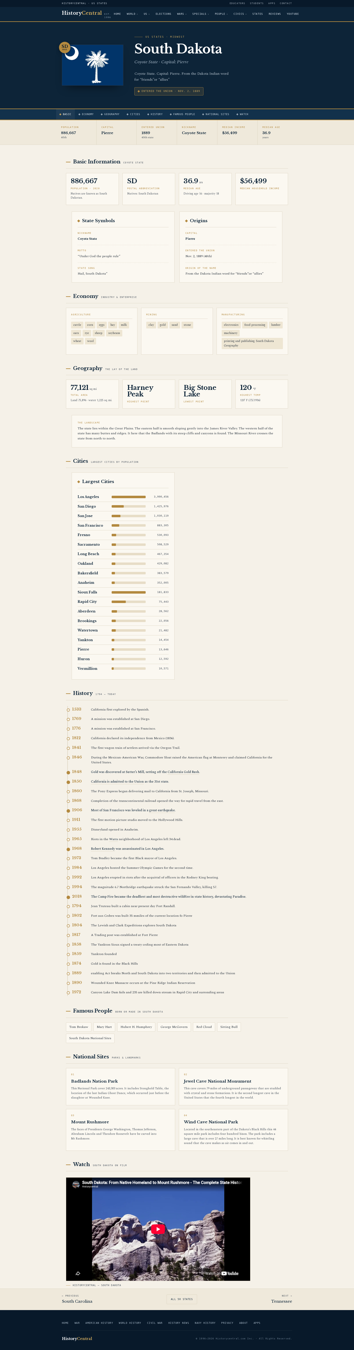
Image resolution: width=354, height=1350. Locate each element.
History (156, 114)
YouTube (293, 13)
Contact (286, 3)
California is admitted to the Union (117, 781)
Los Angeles (88, 497)
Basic (67, 114)
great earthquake (162, 810)
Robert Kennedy (103, 848)
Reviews (275, 13)
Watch (244, 114)
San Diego (87, 506)
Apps (271, 3)
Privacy (227, 1323)
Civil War (155, 1323)
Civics (239, 13)
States (257, 13)
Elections (163, 13)
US (145, 13)
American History (99, 1323)
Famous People (184, 114)
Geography (111, 114)
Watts (113, 839)
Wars (180, 13)
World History (130, 1323)
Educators (237, 3)
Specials (199, 13)
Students (257, 3)
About (243, 1323)
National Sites (217, 114)
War (77, 1323)
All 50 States (182, 1299)
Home (117, 13)
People (220, 13)
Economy (88, 114)
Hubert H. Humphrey (136, 1026)
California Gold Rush (183, 771)
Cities (135, 114)
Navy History (205, 1323)
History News (178, 1323)
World (131, 13)
